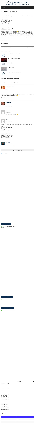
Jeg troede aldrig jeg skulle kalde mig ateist (13, 53)
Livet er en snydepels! (10, 67)
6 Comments (14, 12)
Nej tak (17, 419)
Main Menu (4, 7)
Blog (7, 43)
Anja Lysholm (9, 12)
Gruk (31, 16)
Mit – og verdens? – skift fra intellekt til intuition (14, 72)
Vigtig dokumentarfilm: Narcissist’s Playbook (13, 58)
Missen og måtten (30, 47)
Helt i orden (17, 416)
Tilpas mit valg (17, 421)
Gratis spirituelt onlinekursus (6, 47)
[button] (33, 381)
